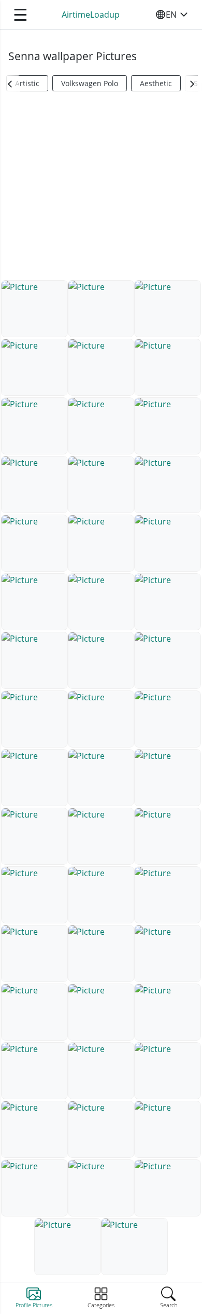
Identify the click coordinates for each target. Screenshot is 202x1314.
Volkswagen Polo (89, 83)
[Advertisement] (101, 190)
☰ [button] (20, 14)
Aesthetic (156, 83)
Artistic (27, 83)
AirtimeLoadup (91, 14)
